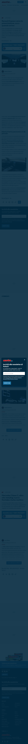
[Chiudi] (25, 360)
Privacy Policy (8, 377)
